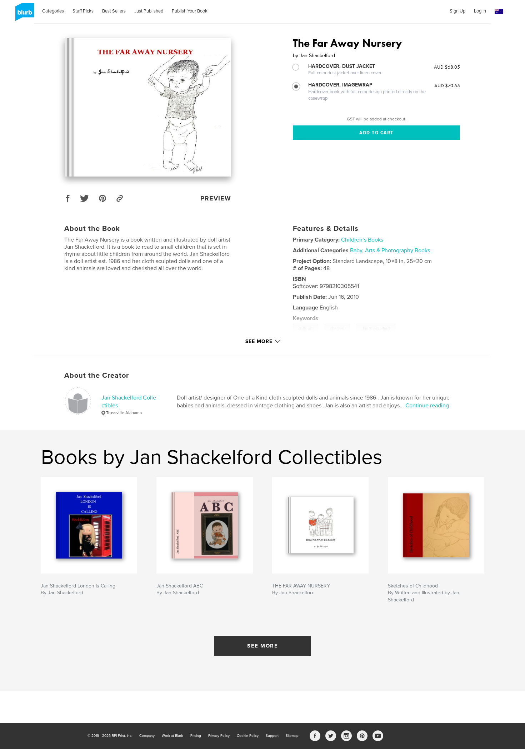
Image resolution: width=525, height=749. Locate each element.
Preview (215, 198)
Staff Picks (83, 11)
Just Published (148, 11)
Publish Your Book (190, 11)
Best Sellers (114, 11)
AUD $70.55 (447, 85)
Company (147, 736)
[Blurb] (23, 14)
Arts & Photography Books (397, 250)
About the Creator (96, 375)
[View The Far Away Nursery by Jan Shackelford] (148, 107)
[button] (499, 11)
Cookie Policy (248, 736)
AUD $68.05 (447, 67)
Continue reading (427, 405)
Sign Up (457, 11)
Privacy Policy (219, 736)
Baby (356, 250)
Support (272, 736)
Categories (53, 11)
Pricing (195, 736)
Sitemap (292, 736)
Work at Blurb (172, 736)
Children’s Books (362, 239)
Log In (480, 11)
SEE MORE (262, 646)
